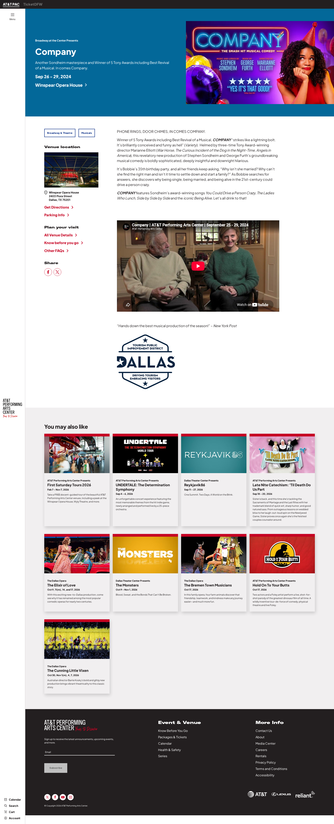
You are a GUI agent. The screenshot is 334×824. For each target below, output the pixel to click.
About (260, 737)
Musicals (86, 133)
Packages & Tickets (172, 737)
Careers (261, 750)
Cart (12, 812)
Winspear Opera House (59, 85)
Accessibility (265, 775)
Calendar (15, 799)
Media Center (265, 743)
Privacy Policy (266, 762)
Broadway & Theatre (59, 133)
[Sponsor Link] (257, 794)
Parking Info (54, 215)
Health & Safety (169, 750)
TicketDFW (33, 4)
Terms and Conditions (271, 769)
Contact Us (264, 731)
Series (162, 756)
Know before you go (61, 242)
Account (14, 818)
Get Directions (56, 207)
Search (13, 805)
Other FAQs (54, 250)
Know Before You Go (173, 731)
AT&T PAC (11, 4)
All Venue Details (58, 235)
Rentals (261, 756)
